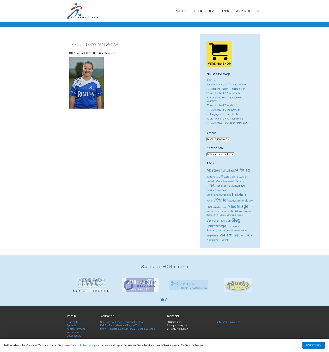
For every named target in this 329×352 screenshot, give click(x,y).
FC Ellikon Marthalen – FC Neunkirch (225, 88)
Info (211, 11)
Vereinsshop (243, 11)
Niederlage (238, 206)
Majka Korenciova (219, 207)
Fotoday (210, 190)
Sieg (236, 220)
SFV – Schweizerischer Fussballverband (122, 322)
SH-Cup (226, 220)
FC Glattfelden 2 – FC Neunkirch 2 (224, 118)
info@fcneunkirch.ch (228, 322)
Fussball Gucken (221, 190)
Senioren (213, 220)
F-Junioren (239, 181)
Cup (219, 176)
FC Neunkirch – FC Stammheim (223, 110)
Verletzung (229, 235)
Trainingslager (215, 230)
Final (210, 185)
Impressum (73, 332)
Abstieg (213, 170)
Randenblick (232, 211)
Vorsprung (210, 240)
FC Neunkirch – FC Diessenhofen (224, 93)
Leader (232, 200)
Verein (198, 11)
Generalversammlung (218, 194)
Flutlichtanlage (236, 185)
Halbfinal (239, 194)
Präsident (221, 211)
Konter (221, 200)
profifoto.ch (211, 211)
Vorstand (219, 240)
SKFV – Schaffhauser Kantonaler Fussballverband (127, 329)
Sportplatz (73, 325)
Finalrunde (221, 186)
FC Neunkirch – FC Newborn (221, 105)
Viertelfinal (246, 235)
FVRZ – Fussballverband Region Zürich (121, 325)
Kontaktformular (76, 329)
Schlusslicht (221, 215)
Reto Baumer (245, 211)
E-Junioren (243, 177)
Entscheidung (228, 181)
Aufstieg (242, 170)
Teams (225, 11)
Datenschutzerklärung (83, 345)
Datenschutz (74, 335)
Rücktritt (211, 214)
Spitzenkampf (216, 226)
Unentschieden (232, 231)
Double (235, 177)
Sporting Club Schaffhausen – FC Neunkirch (224, 99)
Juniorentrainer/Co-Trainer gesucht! (226, 84)
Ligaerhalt (241, 200)
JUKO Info (211, 80)
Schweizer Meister (235, 215)
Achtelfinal (227, 170)
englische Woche (214, 181)
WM (226, 240)
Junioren (210, 201)
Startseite (180, 11)
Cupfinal (227, 177)
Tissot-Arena (233, 226)
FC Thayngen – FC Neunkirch (222, 114)
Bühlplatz (210, 177)
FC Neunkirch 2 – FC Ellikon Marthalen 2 (227, 123)
